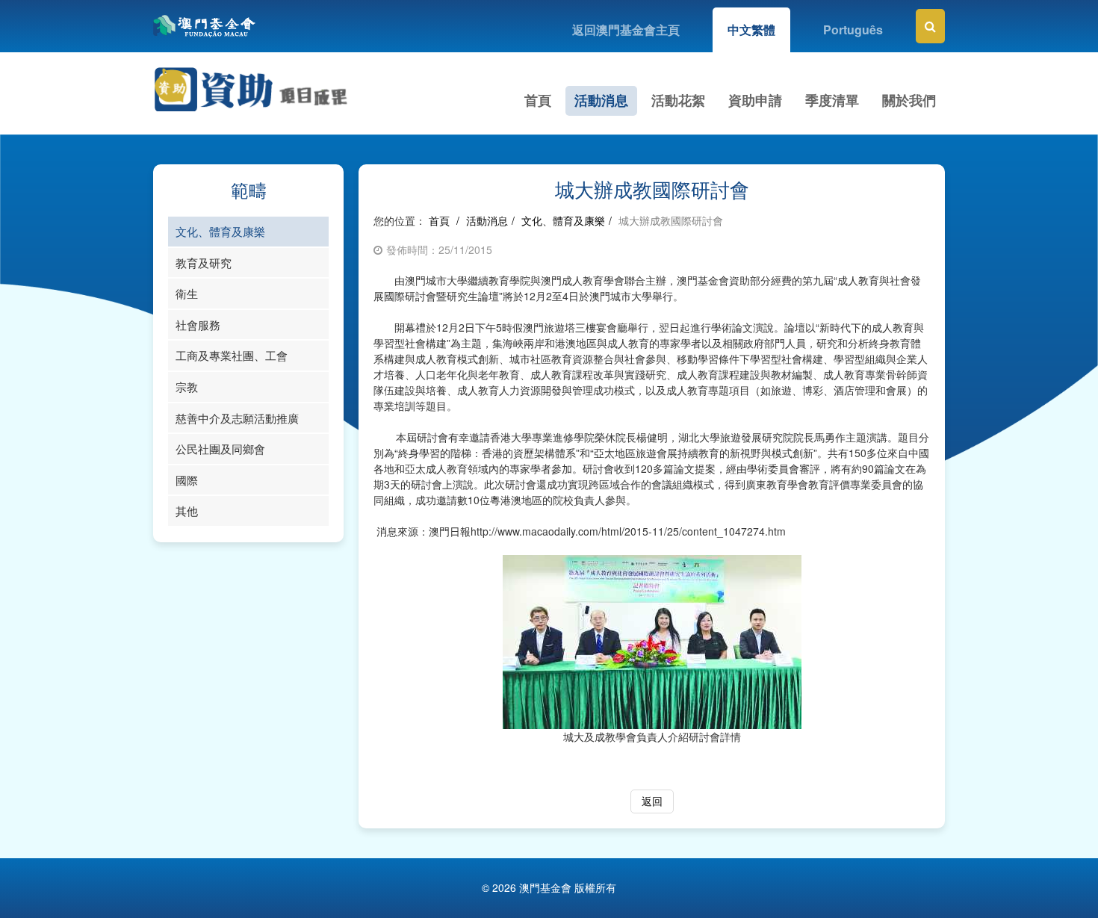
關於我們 (909, 100)
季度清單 (832, 100)
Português (853, 29)
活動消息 (601, 100)
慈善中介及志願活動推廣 (237, 418)
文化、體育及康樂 (220, 231)
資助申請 (755, 100)
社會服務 (198, 324)
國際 (187, 480)
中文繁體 (751, 29)
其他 (187, 510)
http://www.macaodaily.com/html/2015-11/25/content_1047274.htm (628, 531)
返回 (652, 800)
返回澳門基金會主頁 (626, 29)
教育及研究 (204, 262)
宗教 (187, 386)
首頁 (537, 100)
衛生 (187, 293)
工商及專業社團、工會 (232, 355)
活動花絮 (678, 100)
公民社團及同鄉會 (220, 448)
